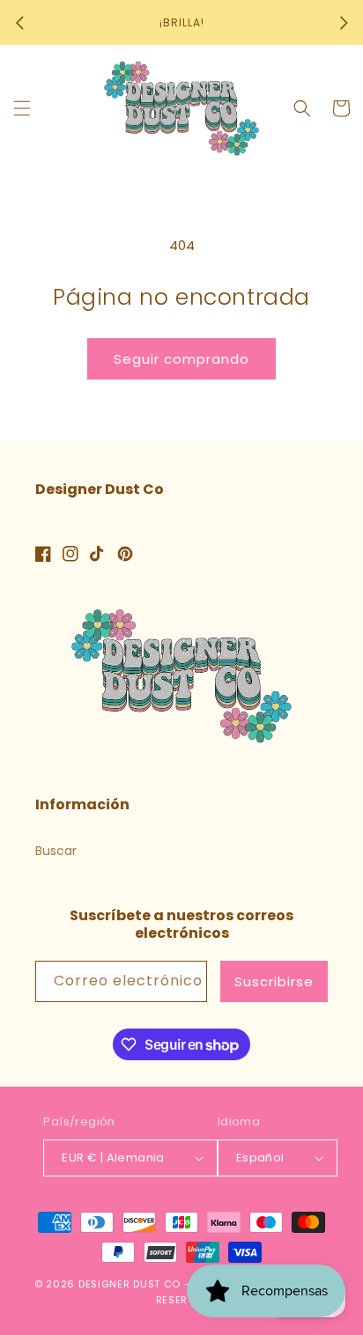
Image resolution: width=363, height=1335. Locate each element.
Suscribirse (274, 981)
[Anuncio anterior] (19, 23)
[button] (22, 108)
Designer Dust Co (129, 1284)
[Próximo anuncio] (343, 23)
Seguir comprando (181, 359)
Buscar (56, 850)
